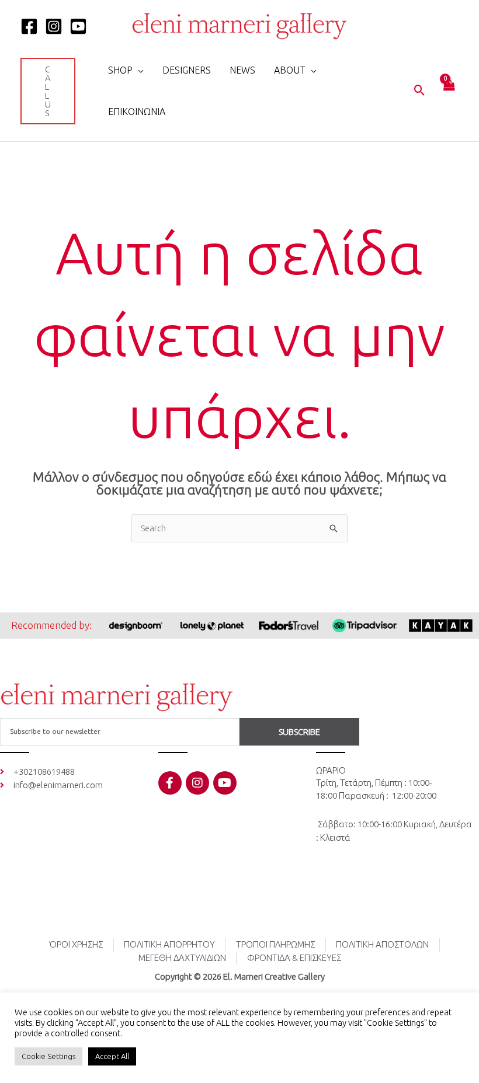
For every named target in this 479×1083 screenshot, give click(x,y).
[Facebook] (29, 26)
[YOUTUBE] (78, 26)
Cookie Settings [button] (48, 1056)
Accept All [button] (112, 1056)
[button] (47, 91)
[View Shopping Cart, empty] (449, 91)
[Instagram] (54, 26)
